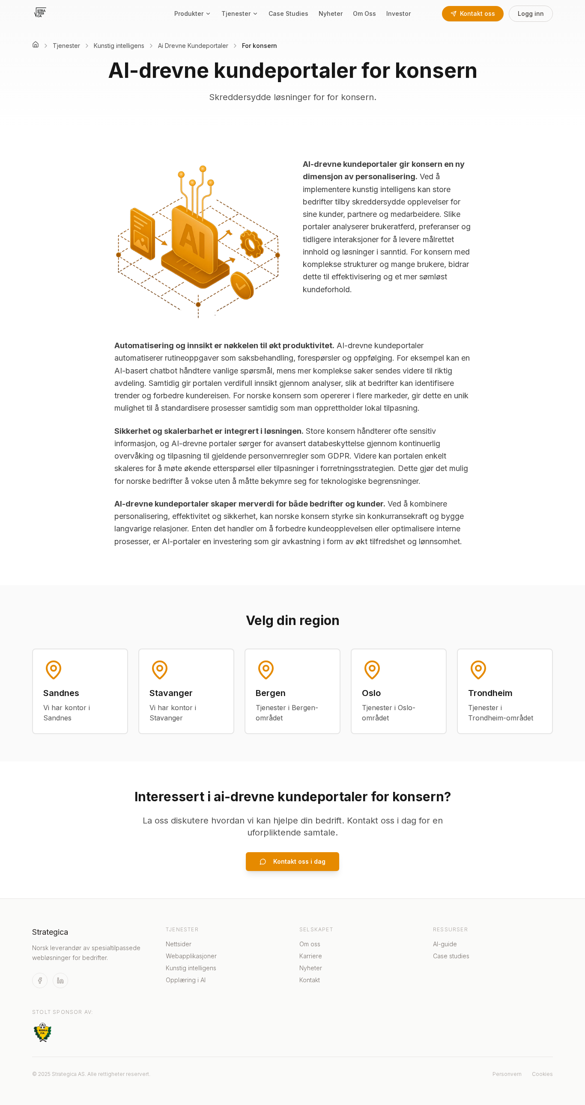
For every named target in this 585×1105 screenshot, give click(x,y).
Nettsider (178, 944)
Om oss (309, 944)
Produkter (188, 13)
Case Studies (288, 13)
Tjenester (236, 13)
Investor (398, 13)
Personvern (507, 1074)
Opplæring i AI (186, 980)
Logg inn (531, 13)
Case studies (451, 956)
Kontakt (309, 980)
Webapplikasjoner (191, 956)
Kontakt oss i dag (299, 861)
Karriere (310, 956)
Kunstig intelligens (191, 968)
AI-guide (445, 944)
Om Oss (364, 13)
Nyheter (331, 13)
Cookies (542, 1074)
